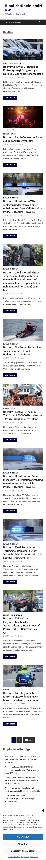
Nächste (29, 740)
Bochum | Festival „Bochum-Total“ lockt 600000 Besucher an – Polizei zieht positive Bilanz (22, 415)
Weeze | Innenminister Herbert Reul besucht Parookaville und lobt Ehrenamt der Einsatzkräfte (22, 780)
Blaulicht (7, 63)
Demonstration (17, 615)
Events (13, 134)
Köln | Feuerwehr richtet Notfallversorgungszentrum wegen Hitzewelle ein (19, 798)
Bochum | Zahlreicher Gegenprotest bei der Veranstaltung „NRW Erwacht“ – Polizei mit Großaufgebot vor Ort (22, 625)
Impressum (25, 857)
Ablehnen (23, 844)
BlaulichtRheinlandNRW (23, 8)
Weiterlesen (9, 97)
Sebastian (21, 77)
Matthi (20, 144)
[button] (42, 810)
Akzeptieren (23, 837)
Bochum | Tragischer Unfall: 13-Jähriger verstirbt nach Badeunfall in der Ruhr (22, 351)
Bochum (15, 63)
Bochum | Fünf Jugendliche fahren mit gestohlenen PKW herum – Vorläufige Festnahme (21, 696)
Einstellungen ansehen (23, 851)
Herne (22, 63)
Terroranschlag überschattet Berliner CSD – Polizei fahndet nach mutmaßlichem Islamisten (22, 759)
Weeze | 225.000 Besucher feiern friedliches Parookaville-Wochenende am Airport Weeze (22, 769)
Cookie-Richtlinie (14, 857)
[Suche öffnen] (40, 22)
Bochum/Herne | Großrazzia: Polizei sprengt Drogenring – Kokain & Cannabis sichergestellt (23, 70)
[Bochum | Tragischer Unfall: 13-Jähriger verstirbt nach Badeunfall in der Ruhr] (23, 330)
